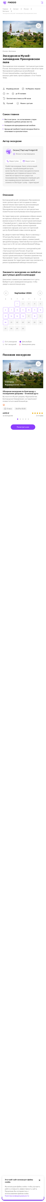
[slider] (37, 413)
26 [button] (40, 322)
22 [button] (17, 322)
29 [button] (17, 328)
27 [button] (5, 328)
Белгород (6, 11)
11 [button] (34, 310)
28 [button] (11, 328)
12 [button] (40, 310)
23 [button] (23, 322)
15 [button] (17, 316)
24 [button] (29, 322)
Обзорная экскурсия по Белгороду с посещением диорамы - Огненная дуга (20, 392)
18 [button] (34, 316)
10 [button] (28, 310)
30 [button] (23, 328)
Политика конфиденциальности (17, 1196)
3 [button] (28, 304)
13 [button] (5, 316)
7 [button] (11, 310)
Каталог (16, 9)
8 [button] (17, 310)
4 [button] (34, 304)
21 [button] (11, 322)
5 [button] (40, 304)
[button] (6, 293)
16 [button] (23, 316)
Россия (26, 9)
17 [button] (28, 316)
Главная (5, 9)
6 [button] (5, 310)
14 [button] (11, 316)
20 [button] (5, 322)
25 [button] (34, 322)
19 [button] (40, 316)
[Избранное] (38, 25)
